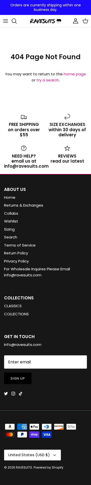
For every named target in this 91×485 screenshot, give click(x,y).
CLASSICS (13, 305)
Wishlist (11, 221)
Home (9, 197)
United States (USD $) (29, 454)
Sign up (18, 378)
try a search (47, 80)
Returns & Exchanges (23, 205)
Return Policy (16, 253)
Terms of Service (20, 245)
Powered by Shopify (48, 467)
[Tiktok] (20, 393)
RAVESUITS (24, 467)
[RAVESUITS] (45, 21)
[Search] (16, 21)
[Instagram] (13, 393)
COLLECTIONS (16, 314)
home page (75, 74)
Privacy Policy (16, 261)
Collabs (11, 213)
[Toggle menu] (5, 21)
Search (10, 237)
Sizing (9, 229)
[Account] (74, 21)
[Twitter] (6, 393)
